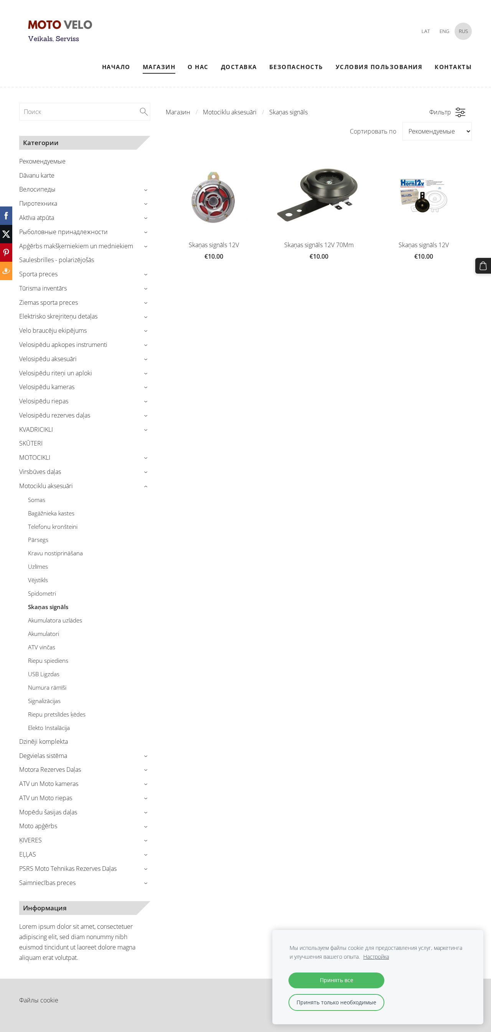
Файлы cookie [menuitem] (38, 1000)
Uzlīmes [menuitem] (38, 566)
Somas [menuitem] (36, 500)
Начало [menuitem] (116, 67)
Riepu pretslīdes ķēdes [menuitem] (57, 714)
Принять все (336, 980)
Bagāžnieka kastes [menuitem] (51, 513)
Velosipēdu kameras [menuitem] (46, 387)
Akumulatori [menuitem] (43, 633)
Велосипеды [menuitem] (37, 189)
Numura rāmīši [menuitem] (47, 687)
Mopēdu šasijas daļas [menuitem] (48, 812)
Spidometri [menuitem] (42, 593)
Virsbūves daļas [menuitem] (40, 471)
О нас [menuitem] (198, 67)
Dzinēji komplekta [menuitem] (43, 741)
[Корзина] (483, 266)
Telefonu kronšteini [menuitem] (52, 526)
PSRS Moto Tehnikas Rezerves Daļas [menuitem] (68, 868)
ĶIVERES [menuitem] (30, 840)
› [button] (147, 190)
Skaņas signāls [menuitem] (48, 607)
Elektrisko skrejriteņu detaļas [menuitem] (58, 316)
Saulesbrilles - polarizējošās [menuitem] (56, 260)
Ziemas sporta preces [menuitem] (48, 302)
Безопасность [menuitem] (296, 67)
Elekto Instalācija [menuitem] (49, 727)
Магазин (178, 112)
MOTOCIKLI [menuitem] (34, 457)
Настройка (376, 956)
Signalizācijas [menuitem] (44, 701)
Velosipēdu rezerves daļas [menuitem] (54, 415)
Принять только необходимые (336, 1002)
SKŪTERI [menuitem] (31, 443)
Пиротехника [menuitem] (38, 203)
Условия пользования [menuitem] (379, 67)
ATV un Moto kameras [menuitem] (48, 783)
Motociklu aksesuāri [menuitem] (46, 486)
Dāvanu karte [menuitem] (36, 175)
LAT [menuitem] (426, 31)
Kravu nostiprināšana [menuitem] (55, 553)
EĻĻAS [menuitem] (27, 854)
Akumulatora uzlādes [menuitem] (55, 620)
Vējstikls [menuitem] (38, 580)
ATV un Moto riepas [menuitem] (45, 798)
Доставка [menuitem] (239, 67)
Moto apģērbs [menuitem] (38, 826)
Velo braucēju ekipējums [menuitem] (53, 330)
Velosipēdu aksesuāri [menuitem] (48, 359)
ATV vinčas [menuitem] (41, 647)
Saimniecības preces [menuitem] (47, 882)
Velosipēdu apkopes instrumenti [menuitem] (63, 344)
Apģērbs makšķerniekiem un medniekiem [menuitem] (76, 246)
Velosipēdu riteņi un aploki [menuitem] (55, 373)
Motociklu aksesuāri (230, 112)
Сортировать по (373, 131)
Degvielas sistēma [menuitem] (43, 755)
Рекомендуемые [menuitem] (42, 161)
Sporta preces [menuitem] (38, 274)
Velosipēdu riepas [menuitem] (43, 401)
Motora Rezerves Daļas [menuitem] (50, 769)
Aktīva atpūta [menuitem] (36, 217)
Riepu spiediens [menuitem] (48, 660)
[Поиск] (144, 111)
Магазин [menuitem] (159, 67)
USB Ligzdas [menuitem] (43, 674)
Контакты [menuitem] (453, 67)
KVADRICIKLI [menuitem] (36, 429)
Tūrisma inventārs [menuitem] (43, 288)
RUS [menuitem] (463, 31)
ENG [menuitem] (444, 31)
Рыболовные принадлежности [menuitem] (63, 232)
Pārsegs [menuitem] (38, 539)
